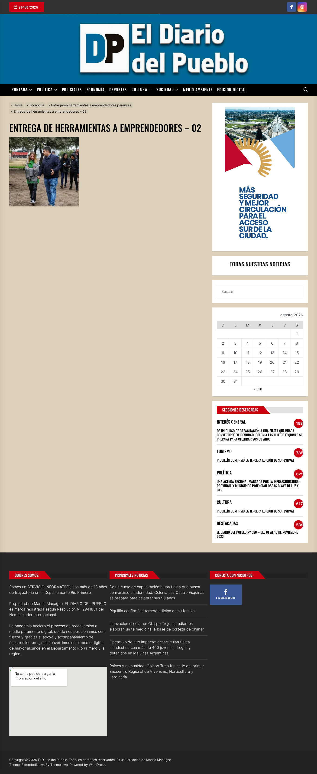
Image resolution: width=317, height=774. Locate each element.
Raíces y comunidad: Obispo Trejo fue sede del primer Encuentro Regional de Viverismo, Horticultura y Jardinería (157, 671)
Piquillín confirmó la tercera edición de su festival (255, 460)
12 (260, 352)
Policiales (72, 89)
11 (247, 352)
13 (272, 352)
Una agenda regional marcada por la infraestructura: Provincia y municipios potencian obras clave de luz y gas (258, 485)
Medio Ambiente (198, 89)
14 (285, 352)
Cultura (139, 89)
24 (235, 371)
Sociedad (165, 89)
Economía (96, 89)
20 (272, 362)
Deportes (118, 89)
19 (260, 362)
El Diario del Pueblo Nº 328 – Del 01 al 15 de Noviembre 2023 (257, 534)
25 (247, 371)
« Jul (257, 389)
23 (223, 371)
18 (248, 362)
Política (45, 89)
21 (285, 362)
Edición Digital (231, 89)
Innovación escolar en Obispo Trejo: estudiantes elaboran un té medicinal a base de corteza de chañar (157, 626)
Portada (20, 89)
